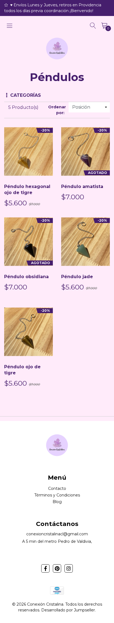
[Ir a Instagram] (68, 568)
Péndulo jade (77, 276)
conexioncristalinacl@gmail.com (57, 533)
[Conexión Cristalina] (57, 48)
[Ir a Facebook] (45, 568)
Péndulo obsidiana (26, 276)
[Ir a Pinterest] (57, 568)
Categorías (25, 95)
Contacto (57, 488)
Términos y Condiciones (57, 495)
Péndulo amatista (82, 186)
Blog (57, 501)
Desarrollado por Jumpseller (68, 610)
